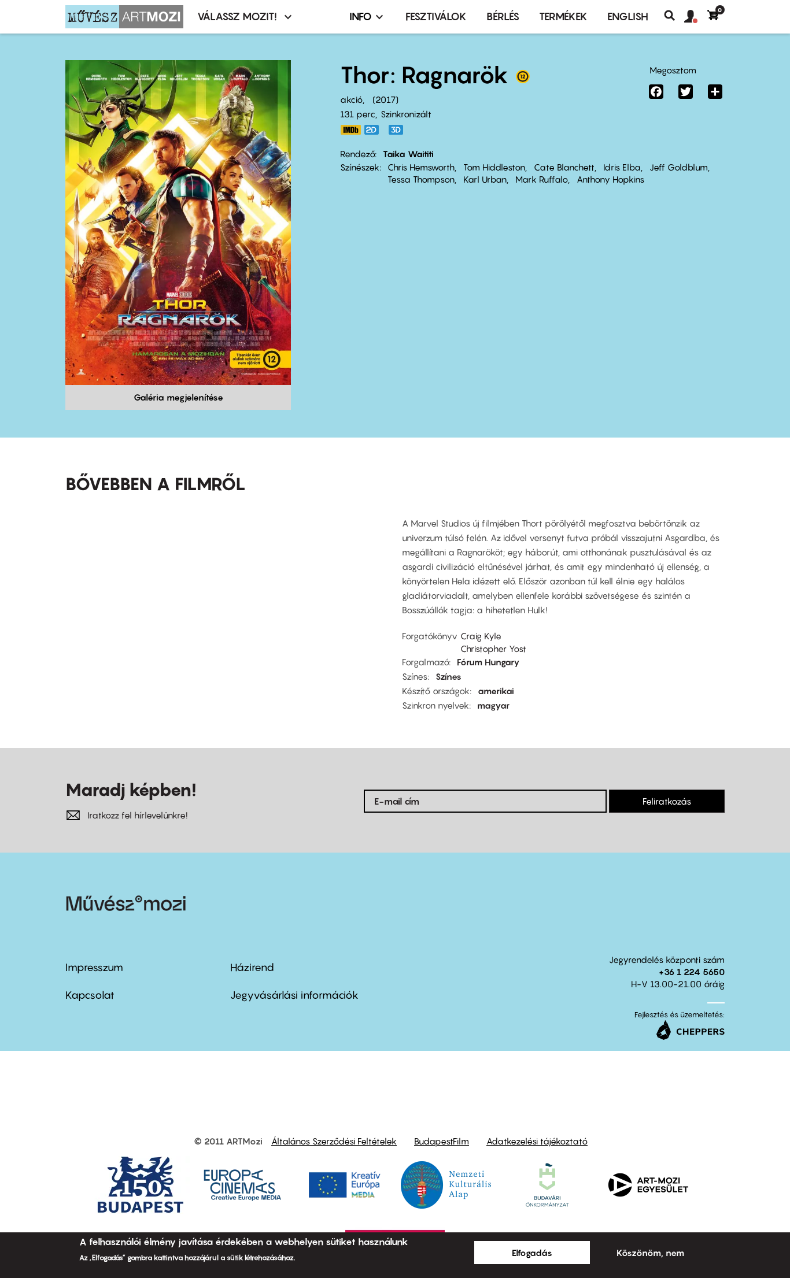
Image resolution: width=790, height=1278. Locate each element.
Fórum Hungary (488, 662)
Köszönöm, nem (650, 1252)
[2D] (374, 130)
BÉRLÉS (502, 16)
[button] (695, 16)
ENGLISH (627, 16)
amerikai (496, 691)
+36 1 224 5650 (692, 971)
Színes (448, 676)
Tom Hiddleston (494, 167)
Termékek (563, 16)
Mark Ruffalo (541, 179)
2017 (385, 99)
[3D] (399, 130)
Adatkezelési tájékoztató (537, 1141)
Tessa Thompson (421, 179)
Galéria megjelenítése (178, 397)
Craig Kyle (480, 636)
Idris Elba (622, 167)
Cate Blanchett (564, 167)
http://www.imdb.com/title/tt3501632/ (350, 130)
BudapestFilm (441, 1141)
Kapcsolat (90, 995)
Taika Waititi (408, 154)
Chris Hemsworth (421, 167)
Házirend (252, 967)
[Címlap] (124, 16)
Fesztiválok (436, 16)
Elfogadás (532, 1252)
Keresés (674, 15)
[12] (523, 79)
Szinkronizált (406, 114)
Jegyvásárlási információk (294, 995)
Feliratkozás (667, 801)
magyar (493, 705)
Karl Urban (485, 179)
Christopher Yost (493, 648)
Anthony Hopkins (610, 179)
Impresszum (94, 967)
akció (351, 99)
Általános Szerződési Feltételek (334, 1141)
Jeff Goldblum (678, 167)
